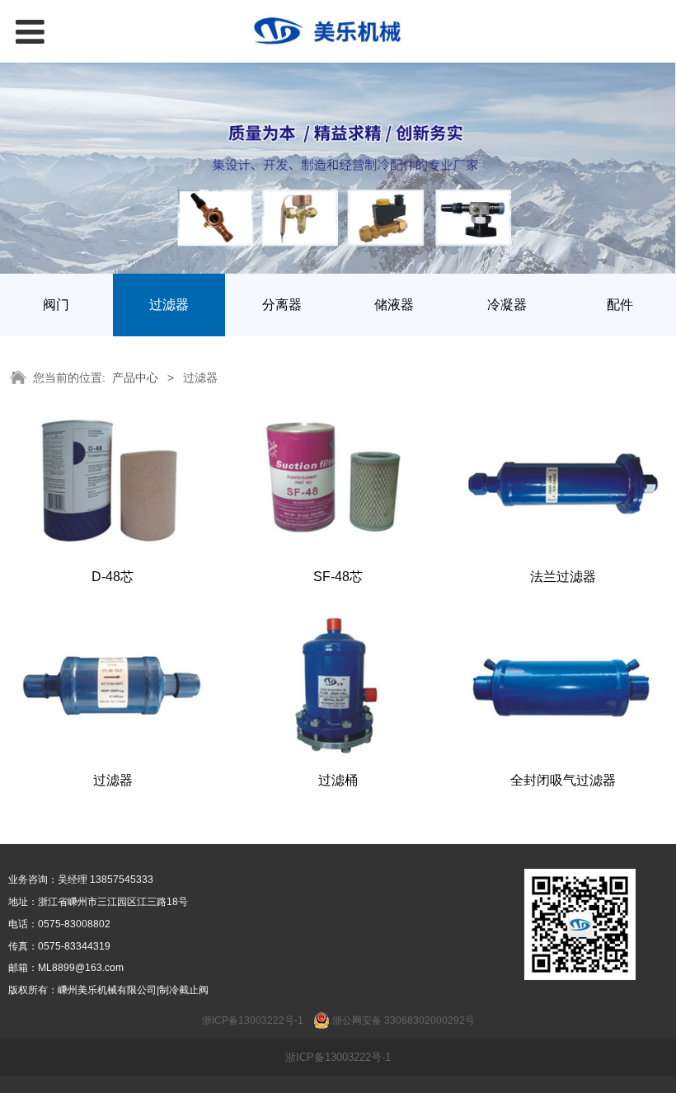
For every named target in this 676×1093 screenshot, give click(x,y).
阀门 (56, 305)
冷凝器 (507, 305)
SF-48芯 (338, 576)
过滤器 (169, 305)
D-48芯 (113, 576)
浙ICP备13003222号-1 (338, 1057)
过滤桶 (338, 779)
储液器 (394, 305)
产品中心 (135, 377)
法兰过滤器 (563, 576)
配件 (620, 305)
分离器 (282, 305)
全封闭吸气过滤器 (563, 779)
